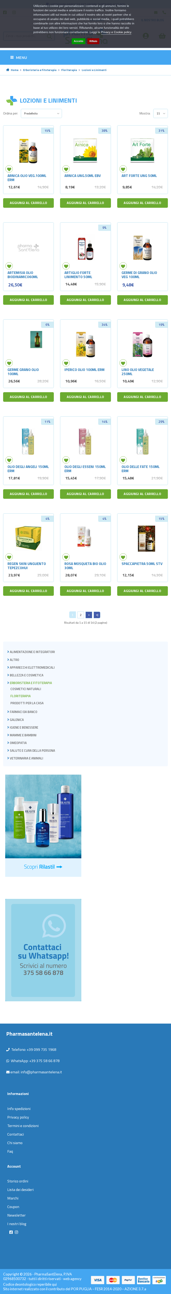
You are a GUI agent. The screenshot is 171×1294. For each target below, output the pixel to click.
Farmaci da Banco (23, 711)
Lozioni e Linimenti (94, 70)
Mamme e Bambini (23, 735)
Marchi (12, 1198)
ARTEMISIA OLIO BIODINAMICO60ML (23, 275)
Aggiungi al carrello (28, 202)
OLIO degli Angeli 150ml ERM (28, 469)
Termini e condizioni (23, 1126)
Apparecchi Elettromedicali (32, 667)
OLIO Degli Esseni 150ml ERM (85, 469)
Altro (14, 659)
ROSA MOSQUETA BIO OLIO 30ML (85, 566)
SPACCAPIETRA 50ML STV (142, 563)
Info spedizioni (18, 1108)
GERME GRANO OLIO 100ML (23, 372)
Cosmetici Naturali (25, 689)
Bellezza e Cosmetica (26, 675)
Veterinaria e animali (26, 758)
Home (14, 70)
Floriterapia (69, 70)
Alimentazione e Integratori (32, 651)
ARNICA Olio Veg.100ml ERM (27, 178)
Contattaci (15, 1134)
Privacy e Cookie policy (116, 32)
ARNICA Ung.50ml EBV (82, 175)
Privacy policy (18, 1117)
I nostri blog (16, 1224)
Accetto (78, 41)
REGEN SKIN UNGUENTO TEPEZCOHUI (27, 566)
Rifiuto (93, 41)
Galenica (17, 719)
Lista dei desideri (20, 1189)
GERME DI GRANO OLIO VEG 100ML (139, 275)
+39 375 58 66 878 (44, 1061)
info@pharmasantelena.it (41, 1072)
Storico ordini (17, 1181)
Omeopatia (18, 742)
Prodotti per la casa (27, 703)
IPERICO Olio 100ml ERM (84, 369)
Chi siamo (15, 1143)
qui (54, 1284)
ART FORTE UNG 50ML (139, 175)
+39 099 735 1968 (41, 1049)
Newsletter (16, 1215)
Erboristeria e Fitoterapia (40, 70)
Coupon (13, 1206)
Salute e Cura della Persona (32, 750)
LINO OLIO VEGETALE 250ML (138, 372)
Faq (10, 1151)
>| (97, 615)
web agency (72, 1279)
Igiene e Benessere (24, 727)
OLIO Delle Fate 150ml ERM (141, 469)
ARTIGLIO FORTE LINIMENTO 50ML (78, 275)
